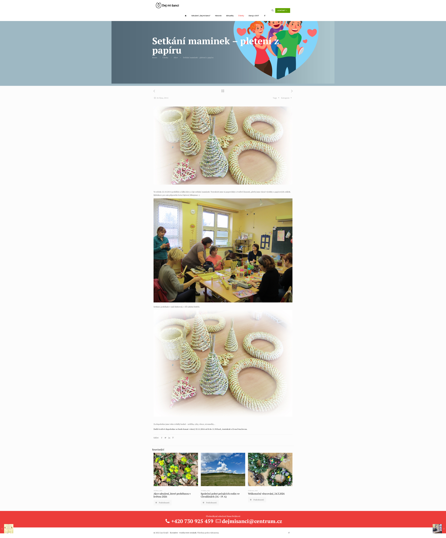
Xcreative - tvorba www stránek (183, 532)
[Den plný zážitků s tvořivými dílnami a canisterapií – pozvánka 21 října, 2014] (6, 528)
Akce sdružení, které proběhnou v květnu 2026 (172, 495)
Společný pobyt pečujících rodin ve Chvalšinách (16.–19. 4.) (220, 495)
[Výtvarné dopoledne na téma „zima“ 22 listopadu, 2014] (439, 528)
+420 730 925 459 (192, 521)
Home (154, 57)
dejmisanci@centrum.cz (252, 521)
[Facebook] (289, 532)
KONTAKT (281, 10)
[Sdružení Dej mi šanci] (167, 5)
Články (165, 57)
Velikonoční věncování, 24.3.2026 (266, 493)
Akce (176, 57)
